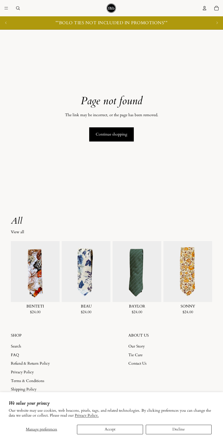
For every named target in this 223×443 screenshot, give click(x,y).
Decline (178, 429)
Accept (110, 429)
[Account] (204, 8)
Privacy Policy (22, 371)
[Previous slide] (6, 23)
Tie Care (135, 354)
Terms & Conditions (27, 380)
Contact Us (137, 363)
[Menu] (6, 8)
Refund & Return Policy (30, 363)
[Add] (51, 294)
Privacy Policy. (87, 415)
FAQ (15, 354)
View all (17, 232)
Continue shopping (111, 134)
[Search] (18, 8)
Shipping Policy (23, 389)
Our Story (136, 346)
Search (16, 346)
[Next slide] (217, 23)
